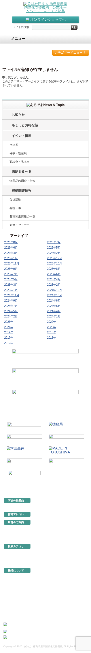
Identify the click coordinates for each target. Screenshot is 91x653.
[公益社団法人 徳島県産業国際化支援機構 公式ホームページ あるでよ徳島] (45, 7)
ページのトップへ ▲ (74, 485)
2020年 (51, 327)
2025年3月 (11, 284)
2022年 (51, 321)
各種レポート (18, 208)
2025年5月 (11, 279)
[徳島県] (66, 427)
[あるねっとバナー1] (45, 378)
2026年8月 (11, 242)
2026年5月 (54, 247)
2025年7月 (11, 274)
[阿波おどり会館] (24, 439)
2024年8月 (54, 300)
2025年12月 (54, 258)
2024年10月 (54, 295)
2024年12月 (54, 290)
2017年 (8, 337)
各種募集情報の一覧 (22, 216)
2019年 (8, 332)
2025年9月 (11, 268)
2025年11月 (11, 263)
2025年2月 (54, 284)
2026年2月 (54, 253)
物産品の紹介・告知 (22, 180)
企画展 (13, 145)
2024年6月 (54, 306)
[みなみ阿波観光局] (24, 464)
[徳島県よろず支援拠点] (24, 475)
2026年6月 (11, 247)
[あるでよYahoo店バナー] (45, 400)
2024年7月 (11, 306)
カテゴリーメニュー (70, 52)
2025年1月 (11, 290)
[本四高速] (24, 451)
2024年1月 (54, 316)
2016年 (51, 337)
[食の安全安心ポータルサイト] (66, 464)
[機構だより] (45, 358)
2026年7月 (54, 242)
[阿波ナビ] (66, 439)
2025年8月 (54, 268)
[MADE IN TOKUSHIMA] (66, 451)
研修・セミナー (19, 224)
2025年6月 (54, 274)
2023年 (8, 321)
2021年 (8, 327)
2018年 (51, 332)
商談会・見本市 (19, 161)
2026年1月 (11, 258)
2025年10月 (54, 263)
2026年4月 (11, 253)
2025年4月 (54, 279)
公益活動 (15, 199)
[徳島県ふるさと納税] (24, 427)
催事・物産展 (18, 153)
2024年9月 (11, 300)
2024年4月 (54, 311)
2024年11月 (11, 295)
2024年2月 (11, 316)
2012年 (8, 343)
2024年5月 (11, 311)
